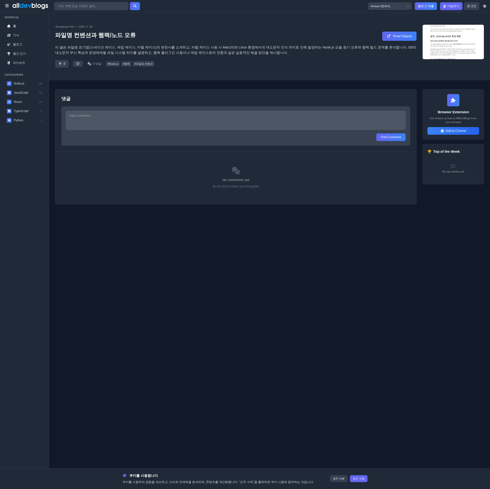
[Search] (135, 6)
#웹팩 (126, 63)
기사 (16, 35)
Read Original (402, 36)
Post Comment (391, 137)
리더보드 (19, 62)
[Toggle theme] (484, 6)
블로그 (17, 44)
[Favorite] (78, 64)
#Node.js (113, 63)
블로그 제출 (426, 6)
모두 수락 (358, 478)
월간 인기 (19, 53)
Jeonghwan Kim (64, 26)
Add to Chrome (456, 130)
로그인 (471, 6)
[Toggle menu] (7, 6)
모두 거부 (339, 478)
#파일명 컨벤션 (143, 63)
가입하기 (452, 6)
